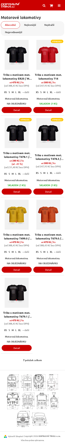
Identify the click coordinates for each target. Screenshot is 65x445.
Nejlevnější (30, 24)
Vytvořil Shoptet (15, 436)
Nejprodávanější (13, 32)
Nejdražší (49, 24)
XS (5, 92)
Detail (17, 110)
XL (19, 92)
